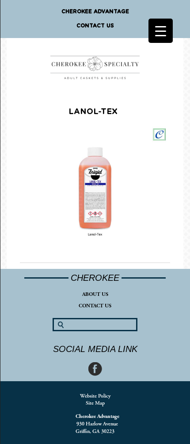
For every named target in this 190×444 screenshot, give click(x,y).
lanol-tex (93, 112)
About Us (95, 294)
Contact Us (95, 25)
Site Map (95, 403)
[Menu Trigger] (160, 31)
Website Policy (95, 396)
